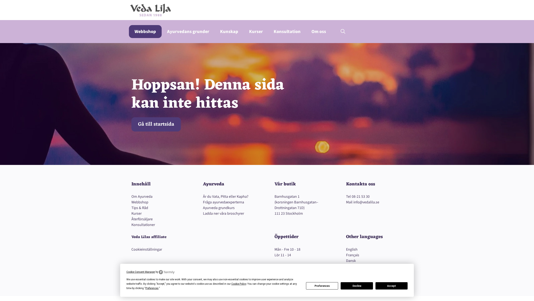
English (352, 249)
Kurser (256, 31)
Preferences (322, 285)
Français (352, 255)
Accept (391, 285)
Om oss (318, 31)
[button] (343, 31)
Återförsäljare (142, 219)
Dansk (351, 260)
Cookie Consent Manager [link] (140, 271)
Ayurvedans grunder (188, 31)
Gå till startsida (156, 124)
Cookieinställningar (146, 249)
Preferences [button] (152, 288)
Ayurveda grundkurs (219, 207)
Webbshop (145, 31)
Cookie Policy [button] (238, 283)
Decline (357, 285)
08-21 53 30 (361, 196)
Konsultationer (143, 224)
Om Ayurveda (141, 196)
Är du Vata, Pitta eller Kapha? (225, 196)
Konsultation (287, 31)
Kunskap (229, 31)
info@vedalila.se (366, 202)
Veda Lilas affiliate (148, 237)
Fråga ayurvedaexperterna (223, 202)
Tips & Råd (139, 207)
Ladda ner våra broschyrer (223, 213)
